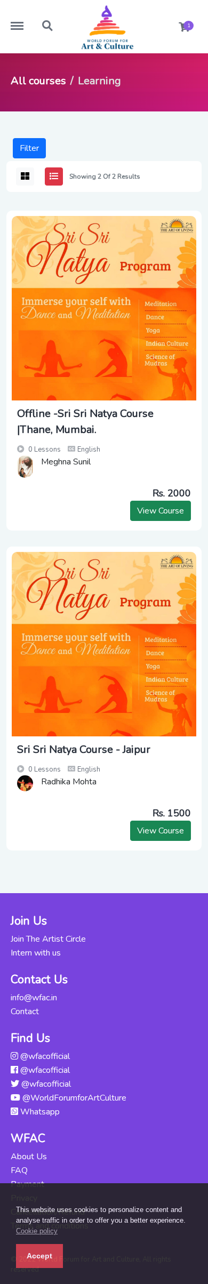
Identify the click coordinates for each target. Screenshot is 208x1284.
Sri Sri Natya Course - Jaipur (83, 749)
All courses (38, 81)
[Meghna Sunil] (25, 466)
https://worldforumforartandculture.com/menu (22, 21)
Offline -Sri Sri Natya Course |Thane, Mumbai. (85, 421)
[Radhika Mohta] (25, 783)
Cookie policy (37, 1231)
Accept (39, 1255)
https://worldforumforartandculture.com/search (48, 21)
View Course (160, 511)
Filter (29, 148)
